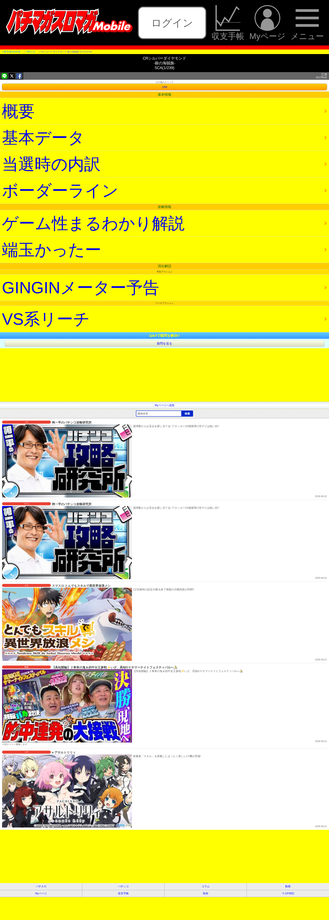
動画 (288, 886)
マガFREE (288, 893)
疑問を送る (164, 343)
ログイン (172, 23)
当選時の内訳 (51, 164)
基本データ (43, 137)
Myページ (267, 36)
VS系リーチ (46, 319)
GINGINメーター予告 (80, 287)
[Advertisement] (114, 375)
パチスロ (41, 886)
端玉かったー (51, 250)
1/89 (164, 86)
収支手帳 (228, 36)
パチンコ (123, 886)
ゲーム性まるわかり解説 (93, 223)
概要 (18, 111)
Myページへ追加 (164, 405)
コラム (206, 886)
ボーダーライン (60, 190)
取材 (205, 893)
